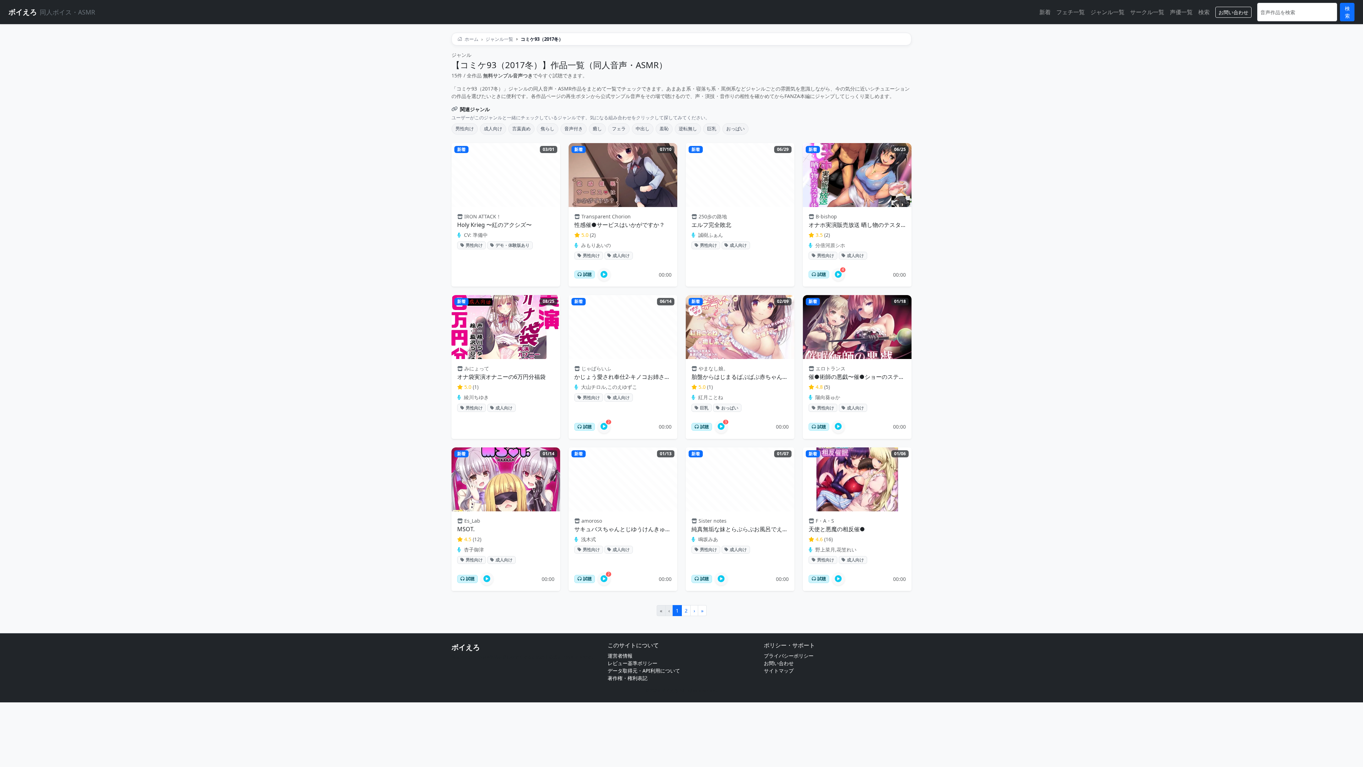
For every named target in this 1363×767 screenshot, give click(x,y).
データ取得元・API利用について (644, 670)
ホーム (471, 39)
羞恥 (664, 128)
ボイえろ (465, 647)
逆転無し (688, 128)
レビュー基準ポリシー (632, 663)
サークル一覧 (1147, 12)
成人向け (493, 128)
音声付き (573, 128)
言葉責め (521, 128)
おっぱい (735, 128)
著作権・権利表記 (627, 678)
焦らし (547, 128)
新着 (1045, 12)
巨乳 (711, 128)
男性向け (464, 128)
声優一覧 (1181, 12)
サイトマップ (779, 670)
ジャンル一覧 (1107, 12)
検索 (1204, 12)
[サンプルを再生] (604, 274)
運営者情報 (620, 655)
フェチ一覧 (1070, 12)
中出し (643, 128)
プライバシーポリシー (789, 655)
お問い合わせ (1233, 12)
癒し (597, 128)
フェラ (619, 128)
